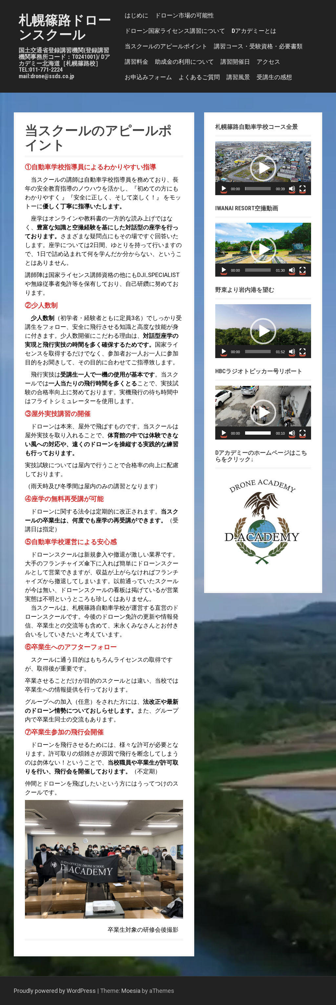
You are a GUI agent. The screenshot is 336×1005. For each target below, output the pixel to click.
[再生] (223, 188)
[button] (263, 168)
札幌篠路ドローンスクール (65, 27)
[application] (263, 168)
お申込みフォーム (148, 77)
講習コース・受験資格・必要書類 (258, 46)
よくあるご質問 (199, 77)
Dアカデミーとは (254, 30)
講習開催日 (235, 61)
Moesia (130, 990)
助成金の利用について (184, 61)
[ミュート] (292, 188)
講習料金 (136, 61)
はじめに (136, 15)
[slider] (258, 188)
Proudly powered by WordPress (55, 990)
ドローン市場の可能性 (184, 15)
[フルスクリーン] (302, 188)
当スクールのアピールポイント (166, 46)
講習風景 (238, 77)
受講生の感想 (274, 77)
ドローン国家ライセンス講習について (175, 30)
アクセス (268, 61)
